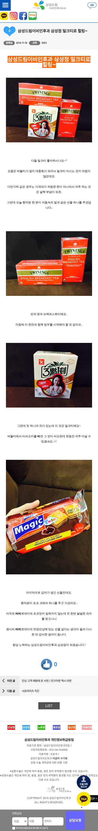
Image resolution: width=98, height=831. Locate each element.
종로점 (56, 727)
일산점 (71, 727)
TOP (92, 798)
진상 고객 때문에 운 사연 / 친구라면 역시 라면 (46, 680)
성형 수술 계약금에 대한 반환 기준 (49, 762)
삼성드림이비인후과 (37, 740)
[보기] (45, 828)
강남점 (11, 727)
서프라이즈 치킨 (30, 691)
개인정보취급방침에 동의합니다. (29, 828)
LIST (49, 706)
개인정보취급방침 (62, 740)
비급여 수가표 (60, 758)
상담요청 (75, 820)
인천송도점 (87, 727)
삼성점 (26, 727)
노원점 (41, 727)
